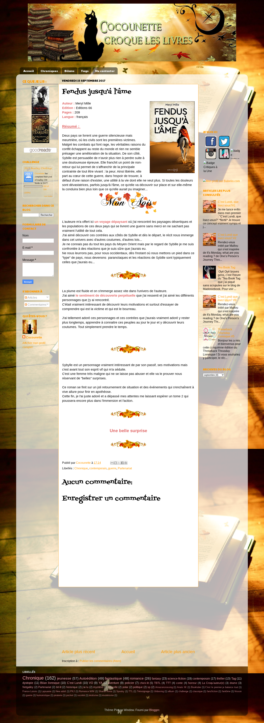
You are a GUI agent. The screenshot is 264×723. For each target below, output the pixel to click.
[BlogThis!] (115, 463)
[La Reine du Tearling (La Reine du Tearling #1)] (40, 142)
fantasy (156, 678)
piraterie (58, 695)
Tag (233, 678)
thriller (221, 678)
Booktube (196, 687)
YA (100, 682)
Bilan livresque (50, 682)
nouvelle (113, 687)
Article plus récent (78, 651)
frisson (238, 691)
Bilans (69, 71)
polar (125, 687)
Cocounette (39, 173)
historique (72, 687)
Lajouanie (46, 691)
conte (179, 683)
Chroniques (49, 71)
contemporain (98, 468)
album (171, 691)
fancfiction (212, 691)
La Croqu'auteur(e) (213, 683)
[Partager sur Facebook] (122, 463)
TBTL (157, 683)
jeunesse (64, 678)
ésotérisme (108, 695)
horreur (192, 683)
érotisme (93, 695)
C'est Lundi (74, 682)
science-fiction (177, 678)
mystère (98, 687)
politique (138, 687)
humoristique (43, 695)
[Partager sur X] (119, 463)
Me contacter (105, 71)
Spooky (120, 691)
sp (148, 687)
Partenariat (125, 468)
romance (137, 678)
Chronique (81, 468)
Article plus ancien (178, 651)
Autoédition (88, 678)
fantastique (113, 678)
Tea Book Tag (226, 267)
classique (198, 691)
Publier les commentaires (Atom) (100, 660)
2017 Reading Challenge (38, 168)
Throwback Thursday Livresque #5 (226, 333)
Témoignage (143, 691)
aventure (113, 682)
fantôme (226, 691)
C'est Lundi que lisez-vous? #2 (228, 236)
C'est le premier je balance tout (221, 687)
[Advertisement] (128, 618)
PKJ (72, 691)
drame (233, 683)
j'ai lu (85, 687)
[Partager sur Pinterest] (126, 463)
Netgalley (27, 687)
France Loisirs (29, 691)
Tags (85, 71)
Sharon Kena (105, 691)
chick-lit (144, 683)
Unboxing (159, 691)
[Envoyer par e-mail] (112, 463)
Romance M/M (86, 691)
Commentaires (36, 304)
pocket (69, 695)
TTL (131, 691)
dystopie (27, 682)
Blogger (154, 710)
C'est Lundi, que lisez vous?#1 (228, 203)
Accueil (28, 71)
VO (91, 682)
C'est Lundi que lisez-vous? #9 (228, 298)
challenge (183, 691)
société (81, 695)
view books (48, 196)
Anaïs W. (182, 687)
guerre (112, 468)
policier (129, 682)
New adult (61, 691)
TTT (168, 683)
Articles (32, 297)
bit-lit (58, 687)
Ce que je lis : (34, 81)
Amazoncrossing (164, 687)
